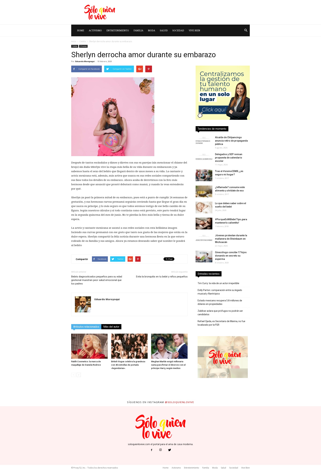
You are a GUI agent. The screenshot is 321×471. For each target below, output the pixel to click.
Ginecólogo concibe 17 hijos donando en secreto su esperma (231, 255)
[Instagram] (160, 450)
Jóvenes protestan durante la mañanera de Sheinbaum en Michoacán (231, 238)
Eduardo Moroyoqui (85, 61)
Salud (164, 30)
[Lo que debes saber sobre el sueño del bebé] (204, 207)
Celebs (82, 41)
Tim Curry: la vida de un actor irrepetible (218, 283)
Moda (151, 30)
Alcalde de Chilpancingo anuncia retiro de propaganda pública (231, 140)
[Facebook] (151, 450)
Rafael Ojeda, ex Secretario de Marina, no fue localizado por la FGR (221, 323)
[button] (246, 30)
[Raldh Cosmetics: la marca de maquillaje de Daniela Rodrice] (89, 346)
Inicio (73, 41)
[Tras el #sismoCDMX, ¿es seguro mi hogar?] (204, 175)
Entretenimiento (117, 30)
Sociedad (178, 30)
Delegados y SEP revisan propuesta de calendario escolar (228, 157)
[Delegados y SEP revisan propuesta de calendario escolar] (204, 158)
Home (80, 30)
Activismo (95, 30)
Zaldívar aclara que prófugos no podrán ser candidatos (220, 313)
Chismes (83, 46)
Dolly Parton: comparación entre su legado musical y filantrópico (220, 292)
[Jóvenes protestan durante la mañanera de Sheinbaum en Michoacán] (204, 239)
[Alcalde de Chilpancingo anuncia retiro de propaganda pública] (204, 141)
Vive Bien (194, 30)
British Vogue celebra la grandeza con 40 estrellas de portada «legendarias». (128, 364)
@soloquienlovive (179, 402)
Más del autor (111, 326)
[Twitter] (169, 450)
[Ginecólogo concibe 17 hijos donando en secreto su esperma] (204, 256)
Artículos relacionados (86, 326)
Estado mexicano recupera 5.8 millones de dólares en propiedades (220, 302)
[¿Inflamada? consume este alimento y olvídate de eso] (204, 191)
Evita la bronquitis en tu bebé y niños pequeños (162, 276)
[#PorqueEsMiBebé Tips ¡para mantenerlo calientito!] (204, 223)
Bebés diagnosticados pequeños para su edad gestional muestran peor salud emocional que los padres (96, 280)
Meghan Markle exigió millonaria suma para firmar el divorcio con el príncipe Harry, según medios (168, 364)
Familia (138, 30)
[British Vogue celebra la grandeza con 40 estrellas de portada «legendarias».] (129, 346)
